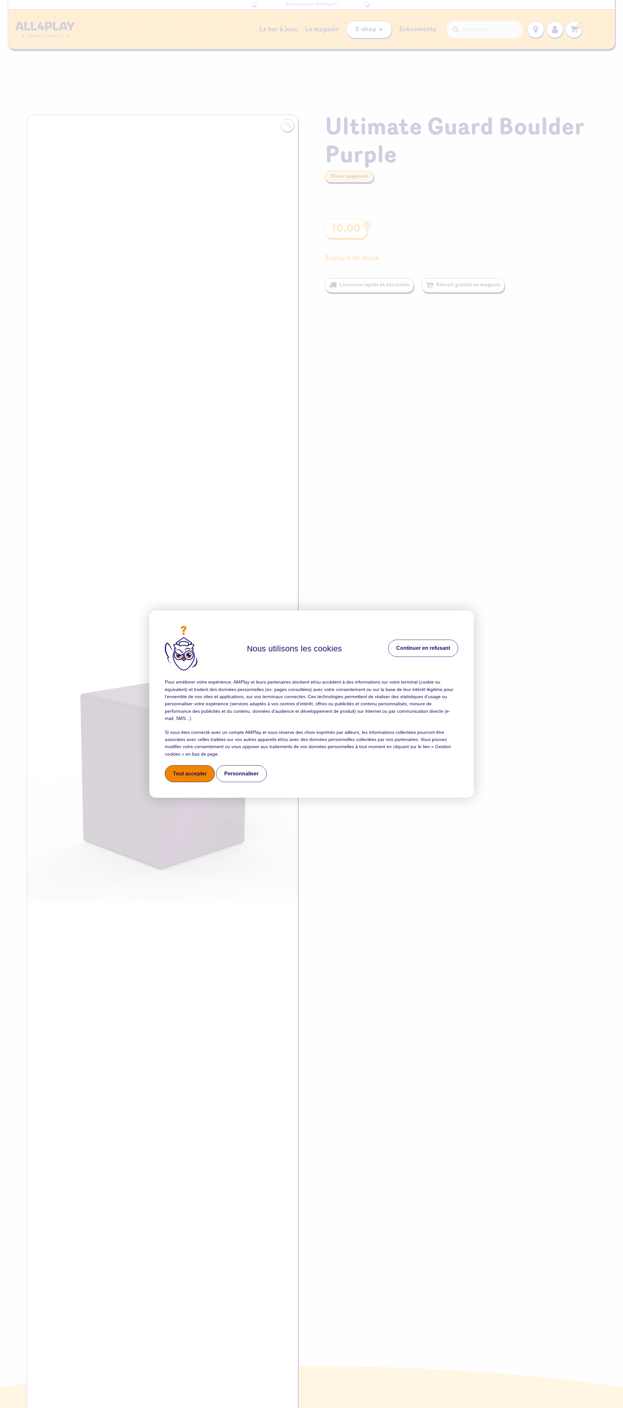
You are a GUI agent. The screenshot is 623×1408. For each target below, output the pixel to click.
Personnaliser (241, 773)
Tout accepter (190, 773)
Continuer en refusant (423, 648)
